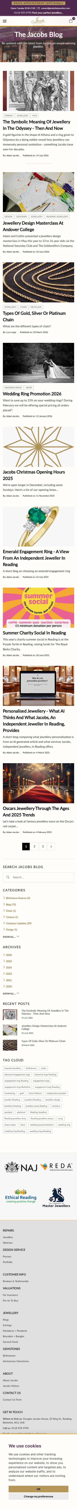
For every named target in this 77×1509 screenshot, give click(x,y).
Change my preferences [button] (38, 1496)
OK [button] (38, 1489)
